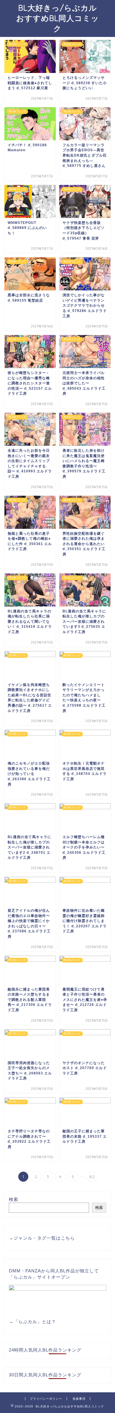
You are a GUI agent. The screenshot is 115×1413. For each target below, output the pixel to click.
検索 (13, 1199)
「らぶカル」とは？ (35, 1321)
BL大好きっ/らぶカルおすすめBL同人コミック (57, 18)
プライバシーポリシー (46, 1398)
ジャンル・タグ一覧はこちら (44, 1237)
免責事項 (79, 1398)
